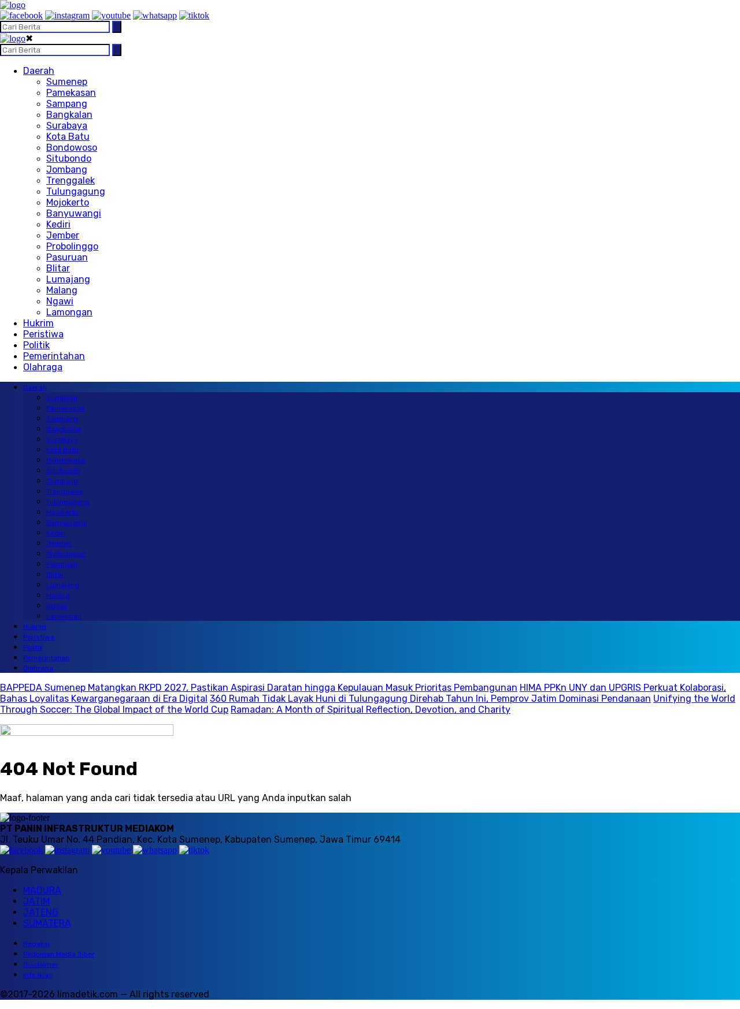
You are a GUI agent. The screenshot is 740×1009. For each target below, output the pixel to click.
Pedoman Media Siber (59, 954)
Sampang (66, 103)
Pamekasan (71, 92)
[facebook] (21, 15)
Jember (62, 235)
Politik (36, 345)
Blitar (58, 268)
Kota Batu (68, 136)
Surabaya (66, 125)
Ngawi (59, 301)
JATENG (40, 912)
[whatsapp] (155, 15)
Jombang (66, 169)
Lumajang (68, 279)
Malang (61, 290)
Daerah (38, 70)
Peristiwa (43, 334)
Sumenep (66, 81)
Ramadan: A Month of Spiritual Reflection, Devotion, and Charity (370, 709)
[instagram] (67, 15)
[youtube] (111, 15)
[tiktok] (194, 15)
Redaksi (36, 944)
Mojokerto (67, 202)
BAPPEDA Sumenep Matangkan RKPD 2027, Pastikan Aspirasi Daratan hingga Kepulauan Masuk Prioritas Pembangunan (258, 687)
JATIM (36, 901)
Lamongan (69, 312)
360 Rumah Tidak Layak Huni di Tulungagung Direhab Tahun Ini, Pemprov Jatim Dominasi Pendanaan (430, 698)
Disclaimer (40, 964)
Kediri (58, 224)
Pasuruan (67, 257)
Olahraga (42, 367)
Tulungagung (75, 191)
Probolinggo (72, 246)
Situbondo (68, 158)
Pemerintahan (54, 356)
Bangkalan (69, 114)
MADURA (42, 890)
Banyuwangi (73, 213)
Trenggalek (70, 180)
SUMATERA (47, 923)
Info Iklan (38, 975)
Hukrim (38, 323)
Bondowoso (71, 147)
